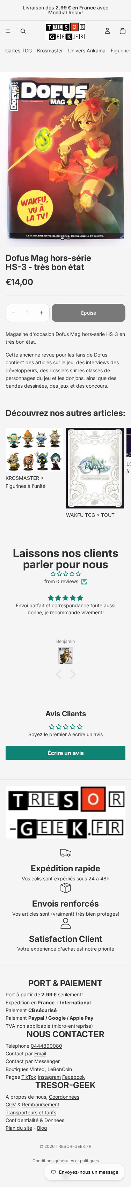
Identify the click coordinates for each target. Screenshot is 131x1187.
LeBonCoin (60, 1069)
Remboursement (40, 1104)
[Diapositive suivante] (117, 473)
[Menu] (8, 31)
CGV (11, 1104)
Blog (42, 1128)
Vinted (37, 1069)
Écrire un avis (66, 752)
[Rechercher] (23, 31)
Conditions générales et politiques (65, 1160)
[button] (60, 674)
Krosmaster (50, 50)
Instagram (49, 1077)
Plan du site (19, 1128)
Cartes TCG (18, 50)
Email (40, 1053)
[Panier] (122, 31)
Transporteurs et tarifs (31, 1112)
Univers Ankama (86, 50)
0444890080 (46, 1046)
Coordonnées (64, 1097)
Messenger (47, 1061)
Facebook (73, 1077)
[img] (65, 574)
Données (54, 1120)
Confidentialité (22, 1120)
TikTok (28, 1077)
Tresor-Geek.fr (74, 1146)
